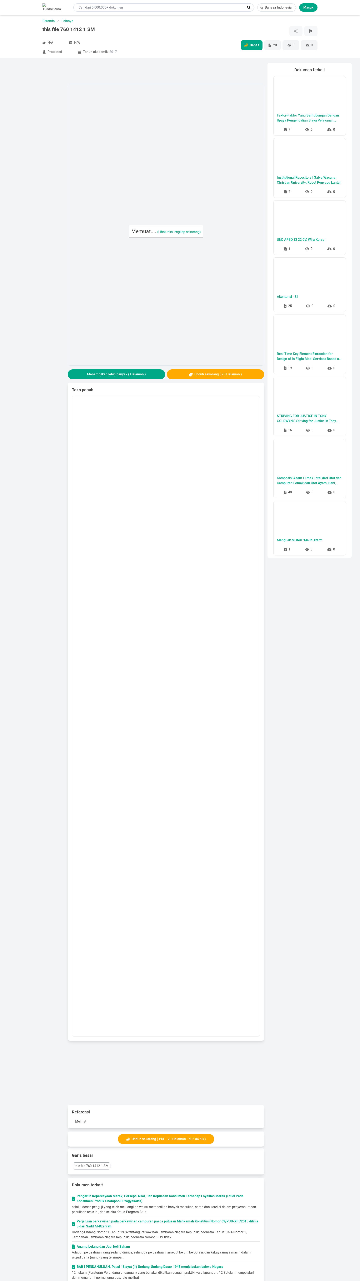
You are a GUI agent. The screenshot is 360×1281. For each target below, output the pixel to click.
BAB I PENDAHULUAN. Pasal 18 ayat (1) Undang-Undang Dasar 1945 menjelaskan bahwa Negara (150, 1267)
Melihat (80, 1121)
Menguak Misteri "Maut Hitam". (300, 540)
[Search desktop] (249, 7)
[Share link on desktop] (295, 31)
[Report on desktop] (311, 31)
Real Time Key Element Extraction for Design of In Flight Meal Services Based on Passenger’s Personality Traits (309, 356)
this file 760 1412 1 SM (92, 1166)
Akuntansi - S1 (288, 297)
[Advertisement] (36, 125)
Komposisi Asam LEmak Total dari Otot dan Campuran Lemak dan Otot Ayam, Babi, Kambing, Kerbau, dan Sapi (309, 481)
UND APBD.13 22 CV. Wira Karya (300, 240)
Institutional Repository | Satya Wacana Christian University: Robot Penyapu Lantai (308, 179)
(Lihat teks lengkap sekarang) (179, 232)
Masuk (308, 7)
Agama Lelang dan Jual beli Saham (103, 1246)
